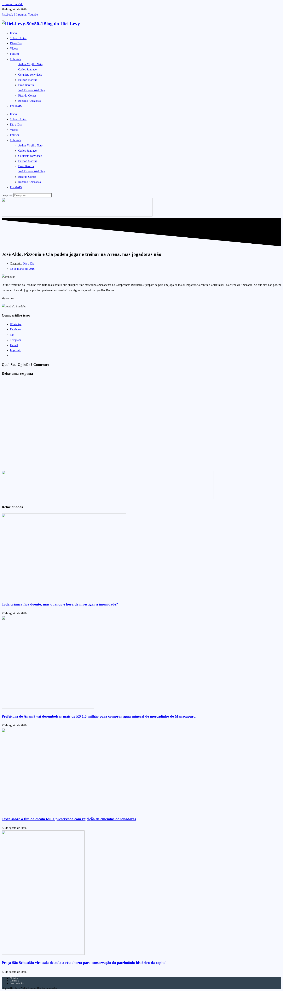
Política (14, 53)
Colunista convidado (30, 74)
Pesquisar (7, 195)
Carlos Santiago (27, 69)
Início (13, 33)
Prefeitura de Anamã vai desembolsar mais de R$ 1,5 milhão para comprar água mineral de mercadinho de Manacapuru (99, 716)
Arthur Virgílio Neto (30, 64)
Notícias (14, 978)
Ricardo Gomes (27, 95)
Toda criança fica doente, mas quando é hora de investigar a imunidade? (60, 604)
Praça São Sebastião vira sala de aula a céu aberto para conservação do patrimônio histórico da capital (84, 963)
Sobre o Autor (18, 38)
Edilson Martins (27, 79)
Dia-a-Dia (16, 43)
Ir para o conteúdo (12, 4)
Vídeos (14, 48)
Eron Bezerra (26, 85)
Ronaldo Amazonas (29, 100)
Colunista (15, 59)
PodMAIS (16, 106)
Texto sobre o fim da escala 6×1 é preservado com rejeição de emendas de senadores (69, 819)
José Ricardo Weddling (31, 90)
